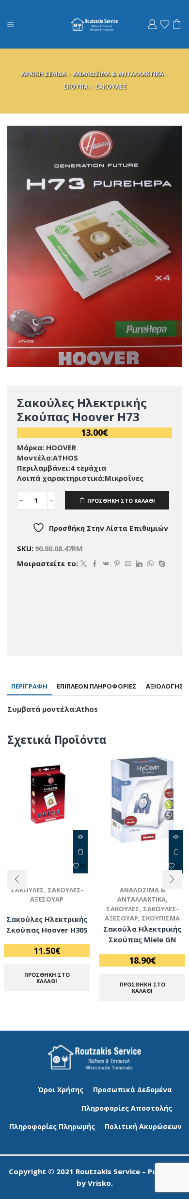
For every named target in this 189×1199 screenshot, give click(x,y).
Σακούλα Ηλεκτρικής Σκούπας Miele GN (142, 934)
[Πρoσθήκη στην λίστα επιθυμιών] (80, 866)
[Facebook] (94, 563)
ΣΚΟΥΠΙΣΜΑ (161, 918)
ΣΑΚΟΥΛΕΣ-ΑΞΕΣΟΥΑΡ (56, 895)
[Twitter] (83, 563)
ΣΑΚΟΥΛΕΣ (110, 86)
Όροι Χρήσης (60, 1089)
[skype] (160, 563)
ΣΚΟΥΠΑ (75, 86)
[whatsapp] (150, 563)
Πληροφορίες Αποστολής (126, 1108)
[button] (17, 879)
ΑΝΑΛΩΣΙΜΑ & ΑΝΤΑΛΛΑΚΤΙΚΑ (118, 74)
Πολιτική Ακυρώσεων (143, 1126)
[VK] (105, 563)
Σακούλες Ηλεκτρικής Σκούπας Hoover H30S (47, 924)
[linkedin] (139, 563)
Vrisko (99, 1183)
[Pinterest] (117, 563)
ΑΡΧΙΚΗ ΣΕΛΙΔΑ (43, 74)
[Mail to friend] (128, 563)
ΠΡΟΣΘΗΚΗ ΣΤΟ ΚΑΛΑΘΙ (121, 500)
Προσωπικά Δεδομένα (132, 1089)
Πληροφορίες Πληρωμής (52, 1126)
